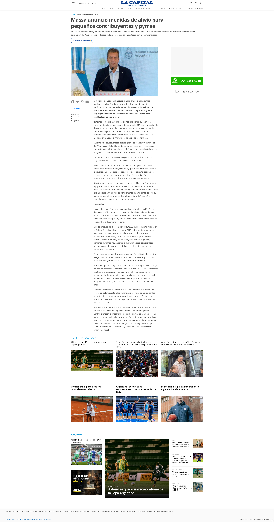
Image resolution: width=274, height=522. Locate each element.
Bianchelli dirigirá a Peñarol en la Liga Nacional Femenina (180, 388)
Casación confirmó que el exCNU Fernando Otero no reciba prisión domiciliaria (180, 343)
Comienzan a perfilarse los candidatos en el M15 (86, 388)
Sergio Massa (76, 121)
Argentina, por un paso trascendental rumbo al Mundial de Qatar (136, 389)
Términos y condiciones (43, 519)
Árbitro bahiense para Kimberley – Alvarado (86, 440)
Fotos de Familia (174, 9)
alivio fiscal (75, 117)
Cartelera (161, 9)
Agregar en (82, 40)
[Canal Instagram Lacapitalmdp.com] (200, 3)
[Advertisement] (187, 60)
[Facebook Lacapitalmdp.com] (187, 3)
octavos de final (106, 398)
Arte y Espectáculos (135, 9)
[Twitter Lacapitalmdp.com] (191, 3)
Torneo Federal (95, 446)
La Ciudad (102, 9)
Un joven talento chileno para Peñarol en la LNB (182, 488)
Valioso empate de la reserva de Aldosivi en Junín (181, 474)
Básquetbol (152, 398)
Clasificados (188, 9)
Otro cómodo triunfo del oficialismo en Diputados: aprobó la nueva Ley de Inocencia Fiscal (136, 344)
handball (175, 440)
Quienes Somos (29, 519)
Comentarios (76, 108)
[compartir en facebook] (73, 101)
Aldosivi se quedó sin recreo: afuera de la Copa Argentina (90, 343)
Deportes (121, 9)
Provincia (111, 9)
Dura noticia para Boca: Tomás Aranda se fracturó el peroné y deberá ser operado (181, 459)
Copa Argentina (113, 486)
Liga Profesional (178, 470)
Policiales (150, 9)
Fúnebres (199, 9)
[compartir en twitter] (78, 101)
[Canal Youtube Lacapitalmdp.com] (195, 3)
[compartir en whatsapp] (83, 101)
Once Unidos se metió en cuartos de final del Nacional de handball (181, 444)
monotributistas (77, 119)
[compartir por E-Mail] (87, 101)
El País (73, 14)
